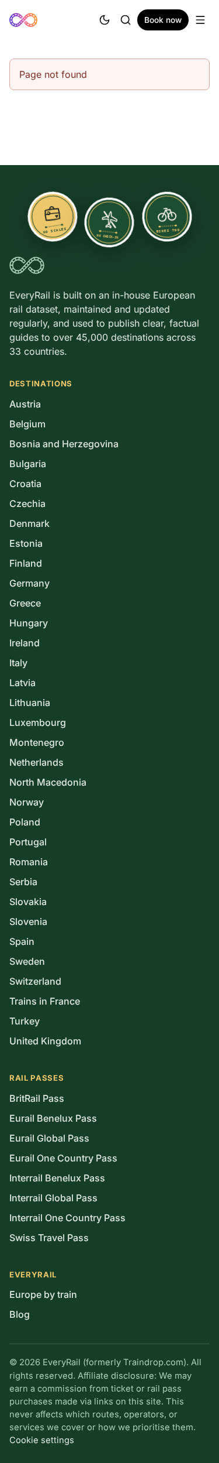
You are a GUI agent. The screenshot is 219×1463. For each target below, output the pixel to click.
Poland (24, 822)
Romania (28, 862)
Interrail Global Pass (53, 1198)
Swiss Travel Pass (49, 1237)
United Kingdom (45, 1041)
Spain (21, 941)
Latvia (22, 682)
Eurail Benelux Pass (53, 1118)
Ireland (24, 643)
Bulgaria (27, 464)
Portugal (28, 842)
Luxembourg (37, 722)
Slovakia (28, 901)
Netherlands (36, 762)
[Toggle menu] (200, 20)
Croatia (25, 483)
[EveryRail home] (23, 20)
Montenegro (36, 742)
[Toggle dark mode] (104, 20)
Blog (19, 1314)
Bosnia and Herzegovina (64, 444)
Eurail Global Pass (49, 1138)
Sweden (27, 961)
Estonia (26, 543)
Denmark (29, 523)
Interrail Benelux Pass (57, 1178)
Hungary (28, 623)
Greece (25, 603)
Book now (163, 20)
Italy (18, 663)
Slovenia (28, 921)
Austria (25, 404)
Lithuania (29, 702)
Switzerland (35, 981)
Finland (25, 563)
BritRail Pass (36, 1098)
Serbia (23, 882)
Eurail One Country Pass (63, 1158)
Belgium (27, 424)
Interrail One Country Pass (67, 1218)
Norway (26, 802)
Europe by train (43, 1294)
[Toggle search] (125, 20)
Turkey (24, 1021)
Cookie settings (41, 1440)
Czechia (27, 503)
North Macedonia (47, 782)
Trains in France (44, 1001)
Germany (29, 583)
